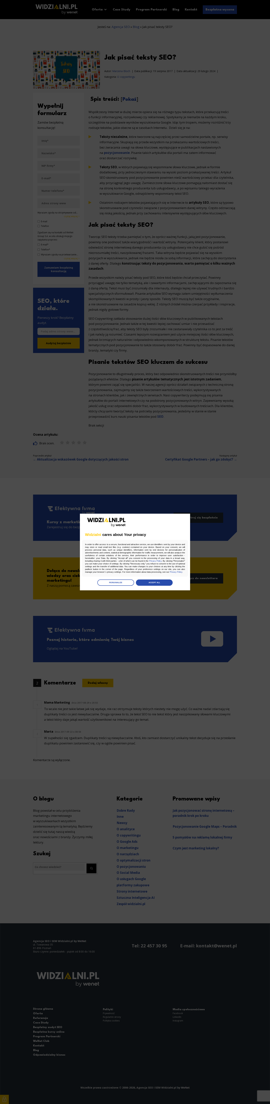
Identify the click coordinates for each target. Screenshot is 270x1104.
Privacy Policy (155, 561)
